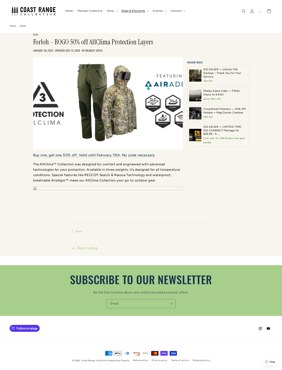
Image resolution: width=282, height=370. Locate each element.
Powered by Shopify (118, 360)
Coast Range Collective (94, 360)
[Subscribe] (171, 303)
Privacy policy (159, 360)
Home (13, 26)
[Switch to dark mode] (260, 11)
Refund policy (140, 360)
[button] (112, 11)
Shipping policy (201, 360)
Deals (23, 26)
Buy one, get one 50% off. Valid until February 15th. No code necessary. (94, 155)
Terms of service (180, 360)
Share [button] (79, 231)
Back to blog (87, 248)
